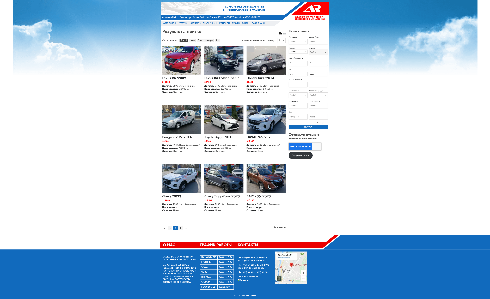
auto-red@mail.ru (250, 276)
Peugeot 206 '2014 (177, 137)
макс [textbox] (312, 74)
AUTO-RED (251, 295)
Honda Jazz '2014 (260, 78)
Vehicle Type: (314, 37)
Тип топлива (294, 90)
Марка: (292, 48)
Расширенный (322, 123)
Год (217, 40)
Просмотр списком (284, 33)
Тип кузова (293, 101)
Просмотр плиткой (280, 33)
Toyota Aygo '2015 (218, 137)
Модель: (312, 48)
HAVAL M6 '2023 (260, 137)
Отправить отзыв (300, 155)
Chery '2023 (171, 196)
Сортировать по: (169, 40)
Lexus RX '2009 (174, 78)
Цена (192, 40)
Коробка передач (316, 90)
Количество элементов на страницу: (258, 40)
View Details (170, 97)
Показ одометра (205, 40)
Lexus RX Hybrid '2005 (222, 78)
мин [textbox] (291, 74)
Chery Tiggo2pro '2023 (222, 196)
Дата (183, 40)
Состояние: (293, 37)
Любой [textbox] (293, 51)
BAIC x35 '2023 (259, 196)
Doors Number (315, 101)
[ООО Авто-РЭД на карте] (301, 268)
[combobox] (298, 52)
